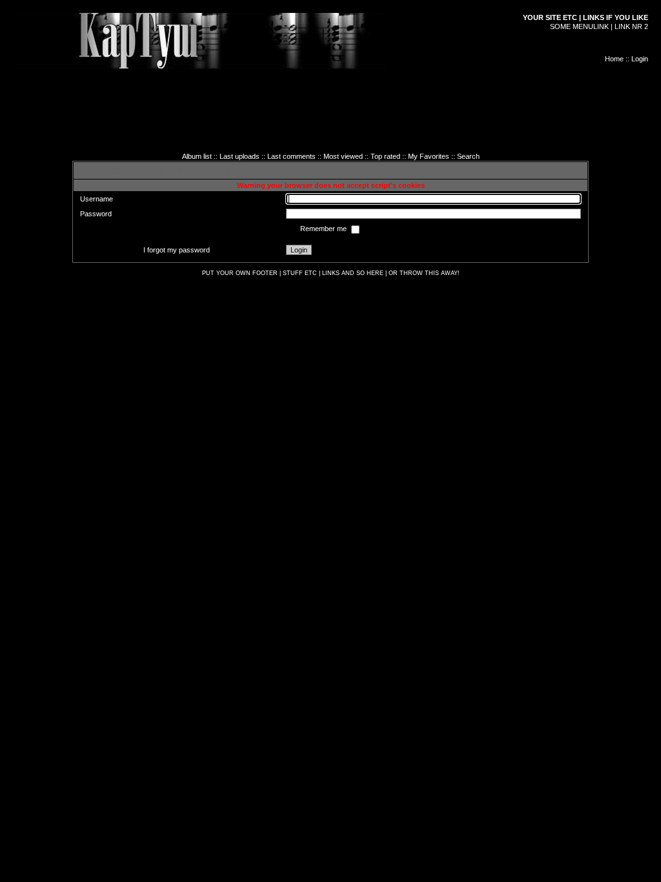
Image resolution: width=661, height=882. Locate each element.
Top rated (385, 156)
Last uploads (239, 156)
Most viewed (343, 156)
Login (639, 59)
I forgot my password (176, 250)
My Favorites (428, 156)
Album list (197, 156)
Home (614, 59)
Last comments (291, 156)
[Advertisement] (330, 98)
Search (468, 156)
